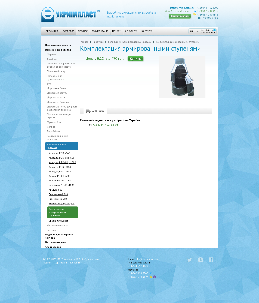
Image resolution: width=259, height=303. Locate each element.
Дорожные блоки (56, 88)
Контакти (146, 31)
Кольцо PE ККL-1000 (60, 180)
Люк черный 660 (58, 198)
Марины (51, 54)
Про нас (83, 31)
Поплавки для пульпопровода (55, 77)
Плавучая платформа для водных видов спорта (61, 65)
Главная (84, 41)
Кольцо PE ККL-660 (59, 176)
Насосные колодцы (57, 225)
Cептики (51, 126)
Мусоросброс (54, 122)
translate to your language (208, 31)
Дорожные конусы (57, 92)
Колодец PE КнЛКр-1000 (62, 162)
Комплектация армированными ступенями (57, 212)
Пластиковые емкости (58, 45)
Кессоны (51, 230)
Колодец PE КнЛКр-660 (62, 157)
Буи (49, 83)
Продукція (52, 31)
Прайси (116, 31)
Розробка (68, 31)
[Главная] (70, 14)
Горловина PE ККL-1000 (61, 185)
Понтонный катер (56, 71)
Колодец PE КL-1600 (60, 171)
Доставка (98, 110)
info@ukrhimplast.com (182, 7)
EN (191, 31)
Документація (100, 31)
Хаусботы (52, 59)
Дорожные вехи (56, 97)
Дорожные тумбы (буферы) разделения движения (62, 108)
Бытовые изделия (55, 242)
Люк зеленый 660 (58, 194)
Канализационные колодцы (56, 146)
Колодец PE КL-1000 (60, 167)
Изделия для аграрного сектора (59, 236)
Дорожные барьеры (58, 102)
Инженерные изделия (58, 49)
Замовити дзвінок (180, 16)
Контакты (75, 262)
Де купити (131, 31)
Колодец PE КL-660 (59, 153)
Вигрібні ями (53, 131)
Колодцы (113, 41)
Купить (135, 58)
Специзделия (53, 246)
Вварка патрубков (58, 220)
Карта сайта (61, 262)
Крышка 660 (55, 189)
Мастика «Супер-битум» (62, 203)
